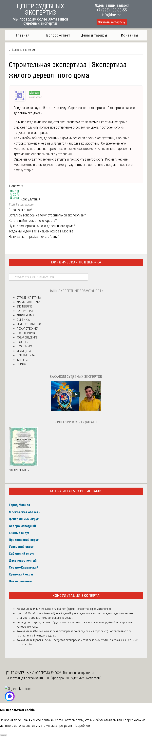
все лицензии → (19, 470)
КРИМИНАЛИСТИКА (28, 302)
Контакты (129, 35)
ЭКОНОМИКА (24, 346)
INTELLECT (23, 360)
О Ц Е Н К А (23, 319)
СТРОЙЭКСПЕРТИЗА (29, 297)
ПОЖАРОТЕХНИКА (27, 328)
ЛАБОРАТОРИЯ (25, 311)
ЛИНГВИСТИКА (26, 355)
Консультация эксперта (76, 595)
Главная (22, 35)
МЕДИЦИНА (24, 351)
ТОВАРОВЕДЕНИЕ (27, 337)
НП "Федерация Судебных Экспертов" (73, 678)
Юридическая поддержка (76, 262)
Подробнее (81, 725)
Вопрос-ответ (58, 35)
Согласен (3, 735)
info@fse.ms (112, 14)
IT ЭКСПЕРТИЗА (26, 333)
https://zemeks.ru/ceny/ (42, 236)
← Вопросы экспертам (22, 49)
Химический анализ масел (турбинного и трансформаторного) (72, 609)
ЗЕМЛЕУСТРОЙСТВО (29, 324)
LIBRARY (21, 364)
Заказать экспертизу (111, 22)
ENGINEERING (24, 306)
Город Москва (19, 505)
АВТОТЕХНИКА (25, 315)
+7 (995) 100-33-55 (111, 10)
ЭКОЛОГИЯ (23, 342)
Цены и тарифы (94, 35)
